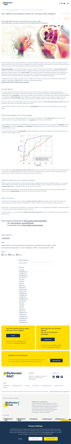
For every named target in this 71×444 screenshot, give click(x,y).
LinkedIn (5, 254)
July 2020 (21, 279)
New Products (6, 385)
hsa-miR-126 (20, 126)
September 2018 (23, 322)
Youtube (57, 377)
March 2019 (22, 310)
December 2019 (23, 293)
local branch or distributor (20, 343)
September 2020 (23, 275)
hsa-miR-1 (32, 120)
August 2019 (22, 301)
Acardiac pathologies (6, 245)
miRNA (51, 247)
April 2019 (22, 308)
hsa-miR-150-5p (15, 191)
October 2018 (22, 320)
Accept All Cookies (51, 438)
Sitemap (5, 387)
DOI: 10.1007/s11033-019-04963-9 (35, 221)
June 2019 (21, 304)
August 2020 (22, 277)
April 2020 (22, 285)
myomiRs (53, 245)
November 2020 (23, 271)
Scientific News (15, 9)
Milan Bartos (67, 18)
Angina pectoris (29, 245)
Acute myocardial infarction (18, 245)
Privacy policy (35, 385)
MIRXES (48, 245)
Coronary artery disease (7, 69)
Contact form (47, 339)
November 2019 (23, 295)
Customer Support (59, 385)
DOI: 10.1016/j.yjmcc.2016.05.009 (22, 223)
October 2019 (22, 297)
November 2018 (23, 318)
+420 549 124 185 (21, 341)
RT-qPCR (35, 247)
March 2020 (22, 287)
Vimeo (62, 377)
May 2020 (21, 283)
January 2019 (22, 314)
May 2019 (21, 306)
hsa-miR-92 (6, 126)
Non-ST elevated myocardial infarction (10, 247)
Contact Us (27, 385)
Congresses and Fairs (17, 385)
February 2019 (23, 312)
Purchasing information (46, 385)
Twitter (20, 254)
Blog (10, 9)
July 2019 (21, 303)
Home (8, 9)
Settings (20, 438)
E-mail (13, 335)
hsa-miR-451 (29, 126)
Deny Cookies (35, 438)
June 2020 (21, 281)
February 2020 (23, 289)
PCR (16, 80)
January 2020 (22, 291)
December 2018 (23, 316)
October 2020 (22, 273)
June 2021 (21, 269)
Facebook (13, 254)
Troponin (23, 247)
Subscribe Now (56, 360)
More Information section (48, 432)
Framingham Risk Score (40, 245)
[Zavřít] (70, 419)
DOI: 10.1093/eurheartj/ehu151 (33, 225)
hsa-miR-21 (61, 124)
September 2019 (23, 299)
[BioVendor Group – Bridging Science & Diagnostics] (11, 405)
